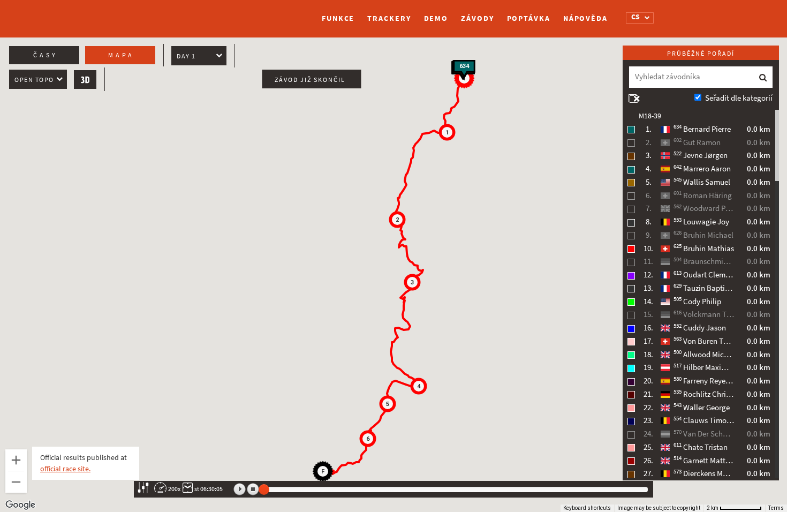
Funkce (338, 18)
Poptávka (528, 18)
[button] (447, 132)
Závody (477, 18)
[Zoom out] (16, 482)
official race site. (65, 469)
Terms (776, 508)
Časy (45, 55)
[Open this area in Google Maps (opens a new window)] (20, 505)
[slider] (264, 489)
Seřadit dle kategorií (739, 98)
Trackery (389, 18)
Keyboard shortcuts (587, 508)
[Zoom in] (16, 460)
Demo (436, 18)
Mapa (121, 55)
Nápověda (585, 18)
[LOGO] (182, 13)
